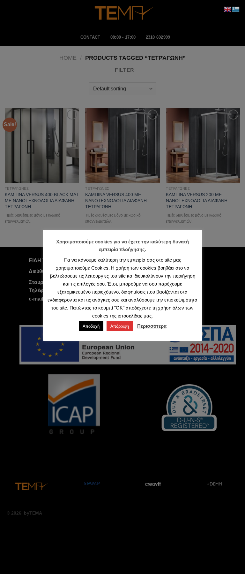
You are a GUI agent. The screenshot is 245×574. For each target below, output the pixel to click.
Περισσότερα (152, 326)
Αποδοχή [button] (91, 326)
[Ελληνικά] (236, 8)
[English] (228, 8)
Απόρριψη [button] (119, 326)
